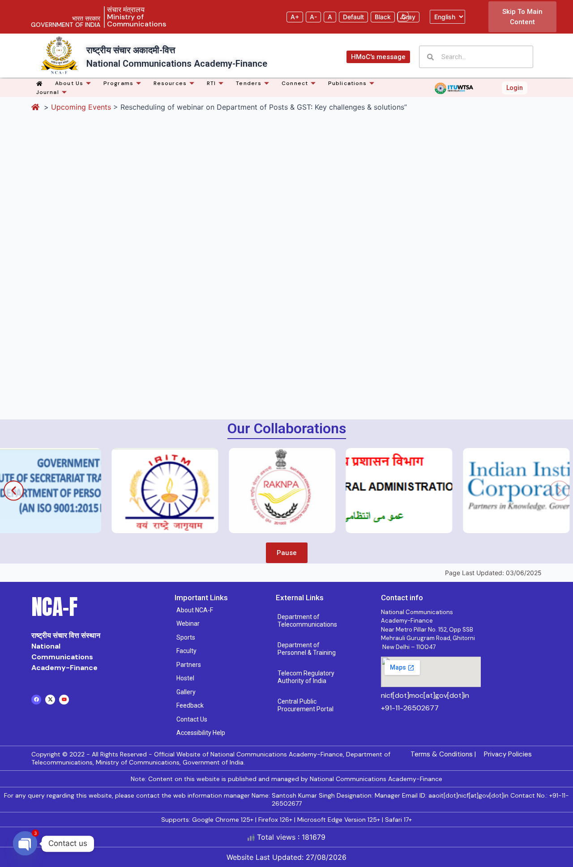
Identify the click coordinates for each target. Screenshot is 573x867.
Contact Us (191, 719)
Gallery (186, 692)
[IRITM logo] (129, 490)
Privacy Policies (508, 754)
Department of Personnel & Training (307, 649)
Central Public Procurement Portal (306, 705)
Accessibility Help (200, 732)
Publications (347, 83)
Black (383, 17)
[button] (14, 490)
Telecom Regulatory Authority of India (306, 677)
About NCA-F (194, 610)
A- (313, 17)
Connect (295, 83)
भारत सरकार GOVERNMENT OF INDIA (65, 21)
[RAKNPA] (246, 490)
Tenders (248, 83)
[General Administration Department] (363, 490)
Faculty (186, 650)
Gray (408, 17)
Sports (185, 637)
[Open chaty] (25, 844)
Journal (47, 92)
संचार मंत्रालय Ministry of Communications (136, 17)
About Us (69, 83)
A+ (295, 17)
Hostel (185, 678)
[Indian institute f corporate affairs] (480, 490)
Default (353, 17)
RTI (211, 83)
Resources (170, 83)
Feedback (190, 705)
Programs (118, 83)
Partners (188, 664)
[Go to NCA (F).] (36, 107)
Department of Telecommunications (307, 620)
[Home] (41, 83)
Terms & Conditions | (443, 754)
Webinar (188, 623)
